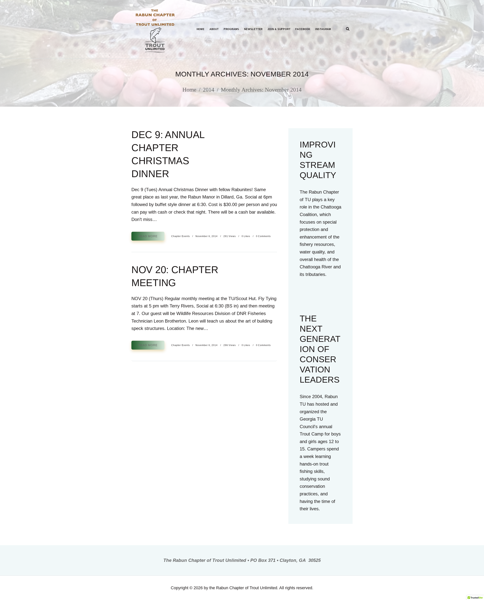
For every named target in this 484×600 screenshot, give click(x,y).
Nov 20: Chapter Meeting (174, 276)
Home (189, 89)
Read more (148, 236)
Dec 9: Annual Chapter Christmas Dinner (167, 154)
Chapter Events (180, 236)
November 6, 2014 (206, 236)
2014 (208, 89)
